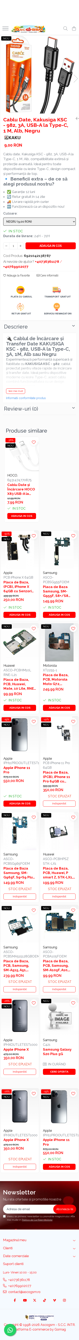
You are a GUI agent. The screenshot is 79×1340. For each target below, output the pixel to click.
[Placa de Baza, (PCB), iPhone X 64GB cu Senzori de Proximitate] (20, 550)
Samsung (50, 573)
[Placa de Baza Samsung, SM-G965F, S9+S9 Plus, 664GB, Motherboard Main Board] (20, 831)
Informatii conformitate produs (26, 398)
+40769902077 (19, 1286)
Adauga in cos (51, 245)
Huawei (9, 665)
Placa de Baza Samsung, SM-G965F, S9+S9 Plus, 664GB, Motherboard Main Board (19, 872)
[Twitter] (34, 1300)
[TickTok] (44, 1300)
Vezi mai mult (15, 391)
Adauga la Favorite (18, 275)
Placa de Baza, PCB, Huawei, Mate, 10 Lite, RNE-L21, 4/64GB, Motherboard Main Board (19, 684)
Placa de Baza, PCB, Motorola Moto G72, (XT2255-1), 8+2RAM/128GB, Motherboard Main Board (59, 679)
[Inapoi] (76, 118)
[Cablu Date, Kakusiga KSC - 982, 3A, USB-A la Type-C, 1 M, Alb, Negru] (39, 74)
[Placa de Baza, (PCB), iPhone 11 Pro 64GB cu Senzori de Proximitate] (59, 735)
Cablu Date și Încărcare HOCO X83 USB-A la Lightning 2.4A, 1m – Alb (21, 489)
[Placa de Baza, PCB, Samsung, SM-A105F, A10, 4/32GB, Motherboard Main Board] (59, 924)
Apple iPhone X (16, 1049)
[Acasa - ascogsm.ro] (28, 29)
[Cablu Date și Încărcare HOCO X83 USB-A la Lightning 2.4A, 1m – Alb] (21, 454)
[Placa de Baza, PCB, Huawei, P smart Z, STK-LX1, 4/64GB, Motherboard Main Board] (59, 831)
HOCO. (12, 475)
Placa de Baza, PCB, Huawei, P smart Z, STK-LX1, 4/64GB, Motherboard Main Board (59, 872)
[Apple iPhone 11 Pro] (20, 735)
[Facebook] (14, 1300)
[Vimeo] (54, 1300)
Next (75, 78)
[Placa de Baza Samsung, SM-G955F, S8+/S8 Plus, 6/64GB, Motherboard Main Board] (59, 550)
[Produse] (5, 28)
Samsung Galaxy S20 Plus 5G (57, 1051)
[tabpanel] (39, 74)
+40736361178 (18, 1280)
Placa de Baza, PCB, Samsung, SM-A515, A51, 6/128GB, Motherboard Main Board (19, 965)
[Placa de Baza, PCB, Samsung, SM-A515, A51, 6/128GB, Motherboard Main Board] (20, 924)
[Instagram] (64, 1300)
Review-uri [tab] (21, 409)
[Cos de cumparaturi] (74, 28)
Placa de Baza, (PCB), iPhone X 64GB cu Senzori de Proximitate (17, 586)
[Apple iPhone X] (20, 1017)
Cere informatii (49, 275)
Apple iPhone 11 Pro (16, 770)
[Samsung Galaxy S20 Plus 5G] (59, 1017)
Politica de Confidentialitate (37, 1219)
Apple (7, 573)
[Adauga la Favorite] (33, 442)
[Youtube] (24, 1300)
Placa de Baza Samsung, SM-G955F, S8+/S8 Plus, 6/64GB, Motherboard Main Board (59, 591)
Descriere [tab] (16, 327)
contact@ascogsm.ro (24, 1292)
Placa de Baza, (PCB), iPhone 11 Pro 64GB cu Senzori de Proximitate (56, 776)
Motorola (50, 665)
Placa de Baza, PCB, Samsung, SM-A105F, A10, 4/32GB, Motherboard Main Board (59, 965)
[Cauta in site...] (65, 28)
